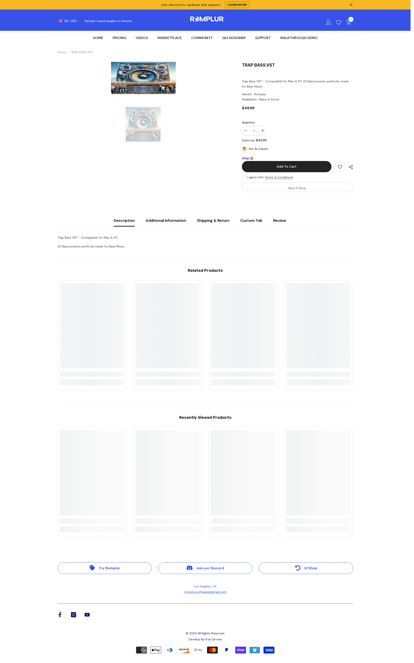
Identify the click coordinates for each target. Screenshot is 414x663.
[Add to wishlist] (340, 166)
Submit (207, 340)
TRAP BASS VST (258, 65)
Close (351, 5)
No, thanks (209, 369)
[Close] (242, 281)
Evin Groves (213, 639)
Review (279, 220)
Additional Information (166, 220)
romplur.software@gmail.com (205, 592)
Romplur (260, 94)
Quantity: (249, 122)
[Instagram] (73, 615)
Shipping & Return (213, 220)
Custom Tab (251, 220)
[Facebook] (60, 615)
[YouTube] (87, 615)
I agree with (255, 177)
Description (124, 220)
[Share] (349, 167)
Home (62, 52)
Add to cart (286, 166)
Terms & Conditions (279, 177)
